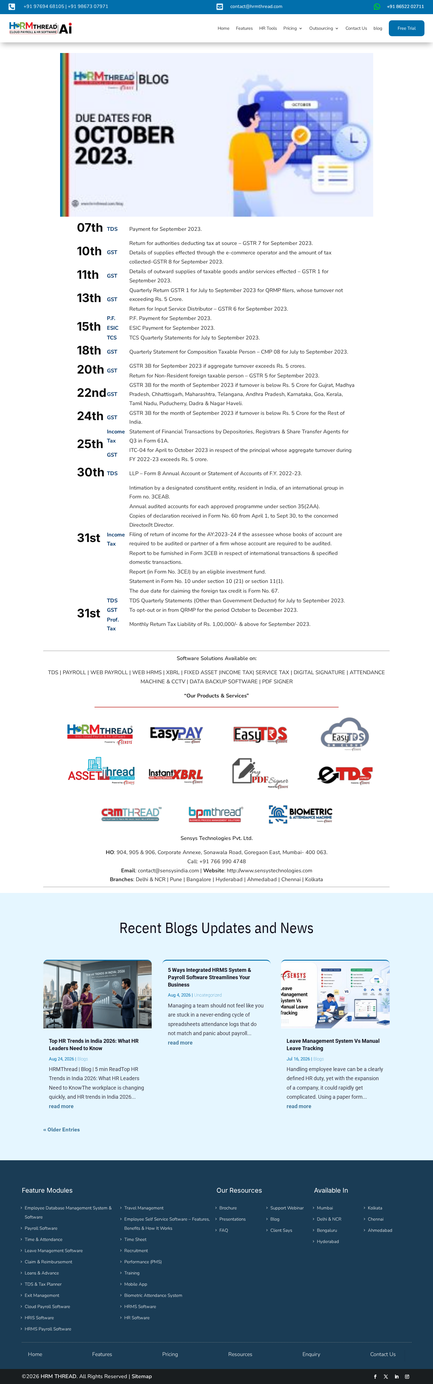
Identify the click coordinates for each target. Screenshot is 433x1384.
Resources (240, 1354)
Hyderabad (328, 1241)
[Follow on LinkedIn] (396, 1377)
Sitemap (142, 1376)
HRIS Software (39, 1318)
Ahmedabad (380, 1230)
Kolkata (375, 1208)
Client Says (281, 1230)
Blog (275, 1219)
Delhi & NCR (329, 1219)
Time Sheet (135, 1239)
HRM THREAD (59, 1376)
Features (102, 1354)
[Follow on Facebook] (375, 1377)
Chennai (376, 1219)
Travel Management (143, 1208)
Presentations (232, 1219)
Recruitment (136, 1251)
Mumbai (325, 1208)
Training (132, 1273)
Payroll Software (41, 1228)
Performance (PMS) (143, 1262)
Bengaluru (327, 1230)
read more (61, 1106)
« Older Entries (61, 1129)
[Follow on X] (386, 1377)
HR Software (137, 1318)
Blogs (82, 1059)
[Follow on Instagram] (407, 1377)
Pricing (170, 1354)
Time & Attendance (43, 1239)
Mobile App (135, 1284)
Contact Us (383, 1354)
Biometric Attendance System (153, 1295)
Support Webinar (287, 1208)
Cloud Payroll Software (47, 1307)
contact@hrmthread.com (256, 6)
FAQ (223, 1230)
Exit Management (42, 1295)
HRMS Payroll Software (48, 1329)
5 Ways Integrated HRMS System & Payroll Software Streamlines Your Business (209, 977)
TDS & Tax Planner (43, 1284)
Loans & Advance (42, 1273)
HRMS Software (140, 1307)
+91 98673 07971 (88, 6)
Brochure (228, 1208)
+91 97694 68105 (44, 6)
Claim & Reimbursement (48, 1262)
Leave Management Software (54, 1251)
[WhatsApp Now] (398, 9)
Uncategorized (208, 995)
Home (35, 1354)
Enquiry (311, 1354)
